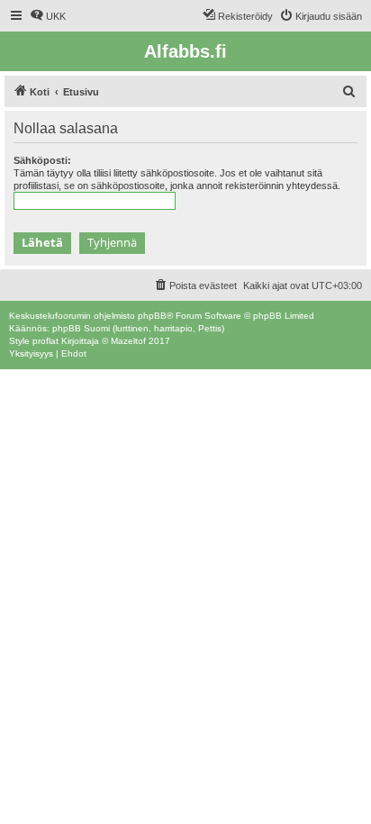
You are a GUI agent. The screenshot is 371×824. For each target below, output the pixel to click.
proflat (45, 341)
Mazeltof (128, 341)
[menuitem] (48, 16)
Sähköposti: (42, 160)
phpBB (152, 316)
